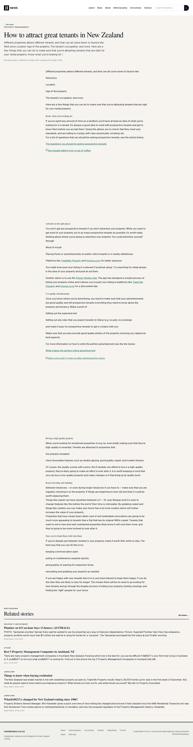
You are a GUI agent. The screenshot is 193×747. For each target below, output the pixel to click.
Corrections (135, 8)
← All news (9, 24)
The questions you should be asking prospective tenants (76, 143)
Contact (148, 8)
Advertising (111, 730)
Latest (91, 8)
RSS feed (72, 734)
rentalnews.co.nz (14, 731)
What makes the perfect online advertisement (70, 350)
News (99, 8)
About (108, 8)
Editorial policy (120, 8)
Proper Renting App (86, 278)
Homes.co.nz (93, 260)
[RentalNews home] (12, 8)
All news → (183, 615)
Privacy (123, 730)
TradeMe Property (71, 260)
